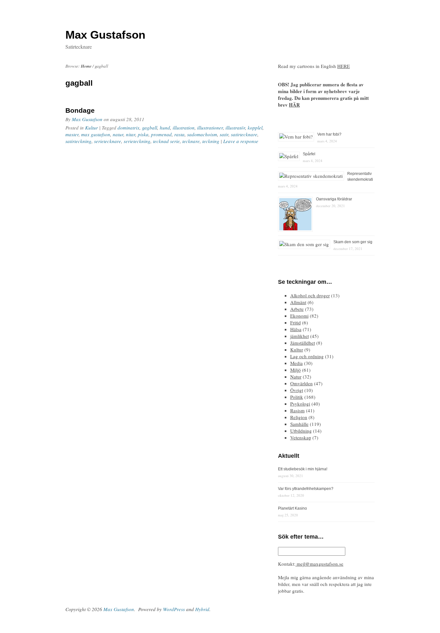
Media (296, 363)
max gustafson (95, 134)
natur (118, 134)
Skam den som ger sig (352, 242)
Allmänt (298, 302)
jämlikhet (299, 336)
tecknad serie (166, 141)
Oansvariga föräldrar (334, 199)
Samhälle (299, 424)
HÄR (294, 104)
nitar (130, 134)
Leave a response (240, 141)
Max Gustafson (87, 119)
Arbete (297, 309)
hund (165, 127)
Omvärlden (301, 383)
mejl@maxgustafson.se (319, 564)
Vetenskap (300, 437)
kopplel (255, 127)
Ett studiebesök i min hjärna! (302, 469)
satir (224, 134)
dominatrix (128, 127)
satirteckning (78, 141)
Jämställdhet (302, 343)
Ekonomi (299, 315)
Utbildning (301, 430)
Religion (298, 417)
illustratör (235, 127)
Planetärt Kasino (292, 508)
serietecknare (107, 141)
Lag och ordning (307, 356)
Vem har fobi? (329, 134)
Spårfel (309, 154)
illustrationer (210, 127)
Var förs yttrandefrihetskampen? (305, 488)
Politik (296, 397)
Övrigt (296, 390)
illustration (184, 127)
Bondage (80, 110)
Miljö (295, 370)
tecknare (191, 141)
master (72, 134)
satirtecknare (244, 134)
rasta (179, 134)
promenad (161, 134)
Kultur (91, 127)
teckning (210, 141)
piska (143, 134)
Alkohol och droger (310, 295)
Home (86, 66)
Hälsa (295, 329)
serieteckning (137, 141)
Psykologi (300, 403)
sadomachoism (202, 134)
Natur (295, 376)
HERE (343, 66)
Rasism (297, 410)
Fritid (295, 322)
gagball (149, 127)
